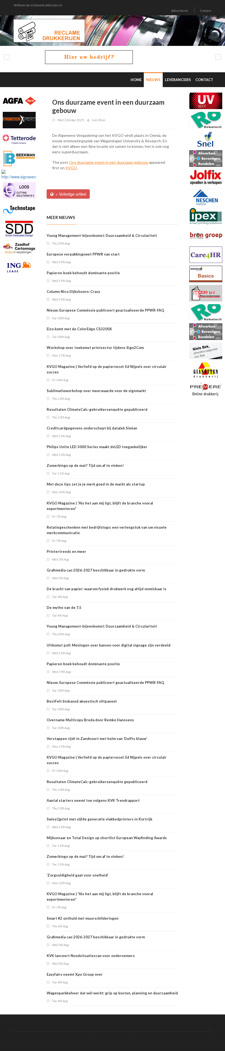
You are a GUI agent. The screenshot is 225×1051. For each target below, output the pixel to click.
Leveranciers (178, 79)
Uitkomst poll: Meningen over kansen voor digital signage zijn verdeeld (108, 645)
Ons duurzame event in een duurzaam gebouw (108, 162)
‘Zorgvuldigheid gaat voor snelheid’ (77, 875)
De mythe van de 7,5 (64, 607)
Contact (205, 10)
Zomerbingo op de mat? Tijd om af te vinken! (85, 465)
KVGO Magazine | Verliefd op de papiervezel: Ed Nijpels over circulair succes (107, 369)
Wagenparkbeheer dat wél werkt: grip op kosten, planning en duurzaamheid (112, 993)
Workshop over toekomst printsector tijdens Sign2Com (95, 347)
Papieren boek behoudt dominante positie (83, 273)
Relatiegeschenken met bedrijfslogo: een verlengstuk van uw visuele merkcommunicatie (107, 530)
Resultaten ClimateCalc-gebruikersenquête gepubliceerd (97, 409)
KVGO (71, 167)
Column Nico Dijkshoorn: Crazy (73, 291)
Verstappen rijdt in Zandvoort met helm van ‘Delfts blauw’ (97, 738)
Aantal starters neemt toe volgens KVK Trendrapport (93, 800)
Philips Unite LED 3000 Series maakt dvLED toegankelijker (97, 447)
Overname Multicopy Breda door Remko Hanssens (90, 720)
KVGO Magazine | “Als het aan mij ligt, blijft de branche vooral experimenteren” (100, 506)
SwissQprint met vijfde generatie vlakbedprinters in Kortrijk (99, 819)
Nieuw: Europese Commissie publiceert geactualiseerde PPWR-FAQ (105, 310)
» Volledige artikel (70, 194)
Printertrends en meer (66, 551)
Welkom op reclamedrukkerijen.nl (38, 5)
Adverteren (179, 10)
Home (136, 79)
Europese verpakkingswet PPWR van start (83, 254)
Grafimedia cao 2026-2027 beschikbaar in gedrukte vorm (96, 570)
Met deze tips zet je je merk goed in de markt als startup (96, 484)
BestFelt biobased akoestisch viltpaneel (82, 701)
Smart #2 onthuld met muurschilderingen (83, 918)
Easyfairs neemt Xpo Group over (75, 974)
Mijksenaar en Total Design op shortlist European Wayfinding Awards (107, 838)
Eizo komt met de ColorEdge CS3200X (79, 329)
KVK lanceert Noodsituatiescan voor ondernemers (91, 955)
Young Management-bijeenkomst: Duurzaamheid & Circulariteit (102, 235)
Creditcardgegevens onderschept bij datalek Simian (92, 428)
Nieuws (153, 79)
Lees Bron (98, 120)
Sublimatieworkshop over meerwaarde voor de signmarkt (96, 391)
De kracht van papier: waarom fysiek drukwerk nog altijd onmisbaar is (106, 589)
